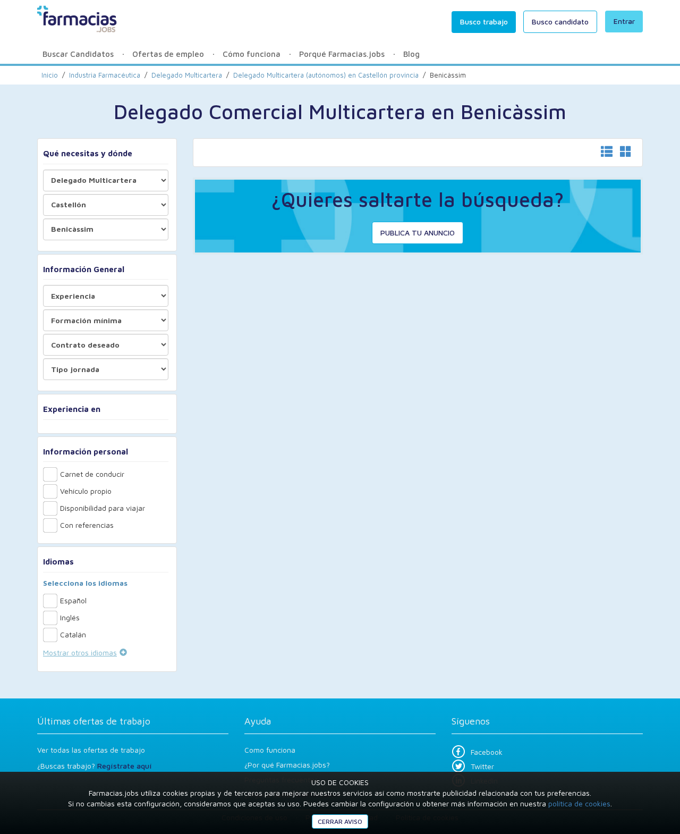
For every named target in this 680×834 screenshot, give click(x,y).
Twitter (482, 766)
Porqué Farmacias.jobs (342, 53)
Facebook (487, 751)
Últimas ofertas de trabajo (93, 721)
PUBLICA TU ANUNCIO (417, 232)
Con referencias (87, 524)
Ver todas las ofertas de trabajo (91, 749)
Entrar (624, 21)
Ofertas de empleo (168, 53)
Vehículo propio (86, 490)
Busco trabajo (484, 21)
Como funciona (269, 749)
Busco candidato (560, 21)
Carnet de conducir (92, 473)
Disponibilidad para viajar (102, 507)
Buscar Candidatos (78, 53)
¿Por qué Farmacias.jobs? (287, 764)
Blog (411, 53)
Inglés (70, 617)
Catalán (73, 634)
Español (73, 600)
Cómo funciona (251, 53)
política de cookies (579, 803)
